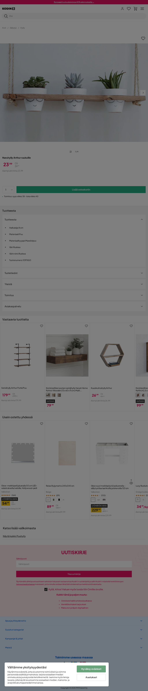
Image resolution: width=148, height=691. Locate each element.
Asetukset (91, 677)
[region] (57, 674)
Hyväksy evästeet (91, 668)
